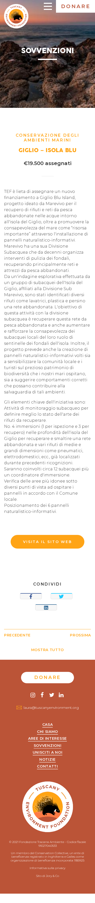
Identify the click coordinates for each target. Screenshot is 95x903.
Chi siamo (47, 732)
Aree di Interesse (47, 739)
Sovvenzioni (48, 746)
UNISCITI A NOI (48, 753)
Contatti (47, 767)
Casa (47, 725)
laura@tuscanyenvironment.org (51, 707)
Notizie (47, 760)
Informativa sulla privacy (47, 868)
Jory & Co (52, 876)
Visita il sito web (47, 541)
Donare (76, 6)
